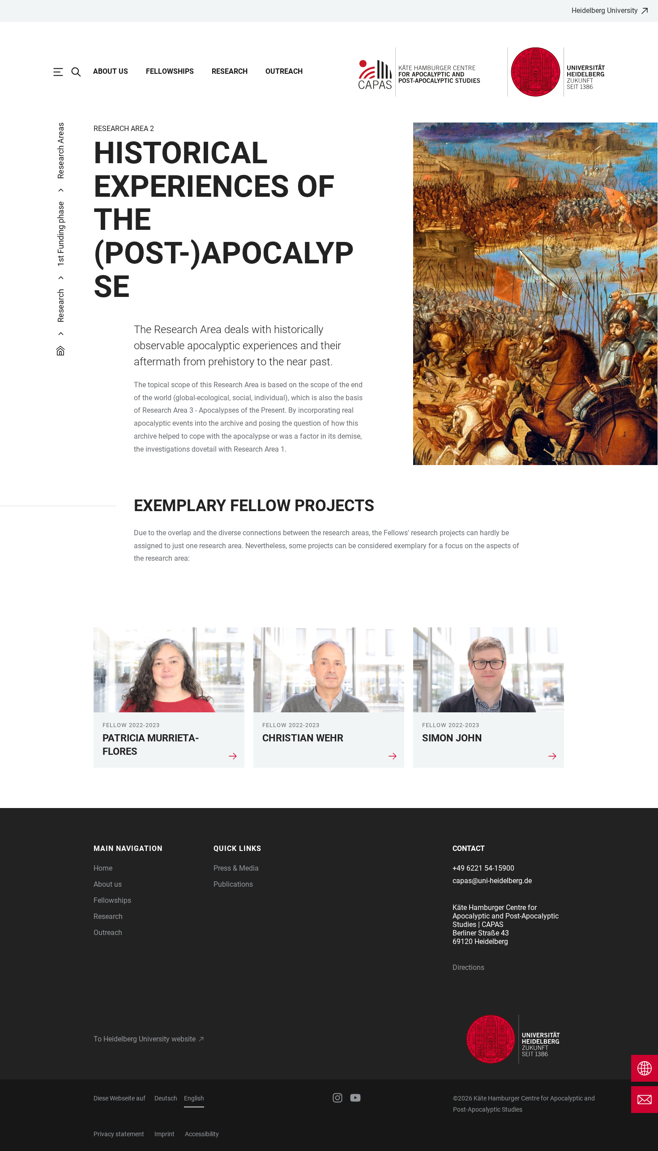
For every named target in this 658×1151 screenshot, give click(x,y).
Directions (468, 967)
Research (230, 71)
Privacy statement (119, 1134)
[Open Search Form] (81, 72)
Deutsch (165, 1098)
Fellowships (170, 71)
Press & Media (236, 868)
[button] (149, 849)
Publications (233, 884)
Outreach (284, 71)
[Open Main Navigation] (63, 72)
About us (110, 71)
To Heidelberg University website (145, 1039)
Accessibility (202, 1134)
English (194, 1098)
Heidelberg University (605, 10)
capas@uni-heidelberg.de (492, 880)
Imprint (164, 1134)
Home (103, 868)
